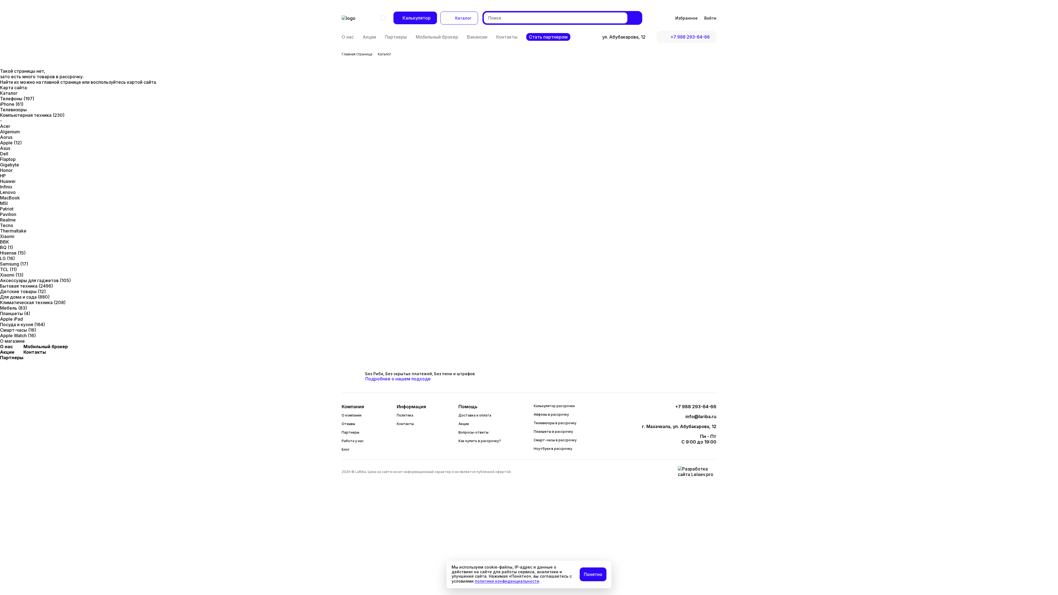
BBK (4, 242)
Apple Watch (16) (18, 335)
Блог (345, 449)
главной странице (62, 82)
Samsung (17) (14, 264)
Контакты (506, 37)
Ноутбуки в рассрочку (553, 449)
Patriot (7, 209)
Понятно (593, 574)
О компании (351, 415)
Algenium (10, 131)
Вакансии (477, 37)
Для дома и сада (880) (25, 297)
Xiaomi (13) (11, 275)
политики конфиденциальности (507, 581)
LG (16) (7, 258)
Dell (4, 153)
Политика (405, 415)
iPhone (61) (11, 104)
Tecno (6, 225)
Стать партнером (548, 37)
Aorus (6, 137)
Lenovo (8, 192)
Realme (8, 220)
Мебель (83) (13, 308)
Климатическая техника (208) (33, 302)
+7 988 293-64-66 (690, 37)
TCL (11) (8, 269)
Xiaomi (7, 236)
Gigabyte (9, 164)
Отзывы (348, 424)
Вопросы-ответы (473, 432)
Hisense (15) (13, 253)
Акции (369, 37)
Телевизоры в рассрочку (555, 423)
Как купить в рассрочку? (479, 441)
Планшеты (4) (15, 313)
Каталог (463, 18)
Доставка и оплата (474, 415)
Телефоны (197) (17, 98)
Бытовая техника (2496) (26, 286)
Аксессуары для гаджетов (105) (35, 280)
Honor (6, 170)
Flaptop (8, 159)
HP (3, 175)
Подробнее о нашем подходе (398, 379)
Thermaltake (13, 231)
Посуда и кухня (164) (22, 324)
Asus (5, 148)
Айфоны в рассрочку (551, 414)
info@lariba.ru (700, 416)
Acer (5, 126)
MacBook (10, 198)
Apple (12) (11, 142)
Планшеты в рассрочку (553, 431)
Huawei (7, 181)
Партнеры (396, 37)
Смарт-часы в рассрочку (555, 440)
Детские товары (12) (23, 291)
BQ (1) (6, 247)
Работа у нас (353, 441)
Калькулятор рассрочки (554, 406)
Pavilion (8, 214)
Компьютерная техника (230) (32, 115)
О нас (348, 37)
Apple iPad (11, 319)
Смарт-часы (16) (18, 330)
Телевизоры (13, 109)
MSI (4, 203)
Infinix (6, 187)
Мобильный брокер (437, 37)
